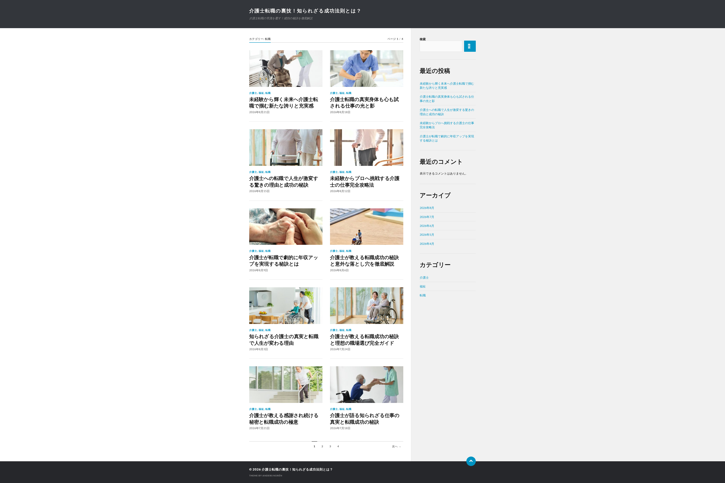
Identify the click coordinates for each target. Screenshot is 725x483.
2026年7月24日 (340, 349)
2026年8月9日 (258, 270)
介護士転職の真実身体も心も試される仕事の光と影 (364, 102)
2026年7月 (427, 217)
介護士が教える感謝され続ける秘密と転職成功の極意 (284, 418)
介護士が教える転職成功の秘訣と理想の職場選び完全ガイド (364, 339)
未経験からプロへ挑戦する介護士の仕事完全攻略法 (364, 181)
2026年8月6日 (339, 270)
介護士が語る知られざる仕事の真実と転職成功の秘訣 (364, 418)
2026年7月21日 (259, 428)
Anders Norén (272, 475)
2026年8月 (427, 207)
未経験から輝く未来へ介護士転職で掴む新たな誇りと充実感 (283, 102)
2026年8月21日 (259, 112)
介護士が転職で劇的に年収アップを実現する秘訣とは (283, 260)
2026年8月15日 (259, 191)
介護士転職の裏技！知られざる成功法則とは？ (305, 10)
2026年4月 (427, 243)
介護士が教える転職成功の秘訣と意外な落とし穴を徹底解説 (364, 260)
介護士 (253, 92)
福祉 (261, 92)
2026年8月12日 (340, 191)
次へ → (396, 446)
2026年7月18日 (340, 428)
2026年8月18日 (340, 112)
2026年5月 (427, 234)
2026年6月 (427, 225)
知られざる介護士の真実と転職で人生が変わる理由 (283, 339)
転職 (268, 92)
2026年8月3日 (258, 349)
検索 (423, 39)
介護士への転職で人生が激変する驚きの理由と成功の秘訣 (283, 181)
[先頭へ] (471, 461)
